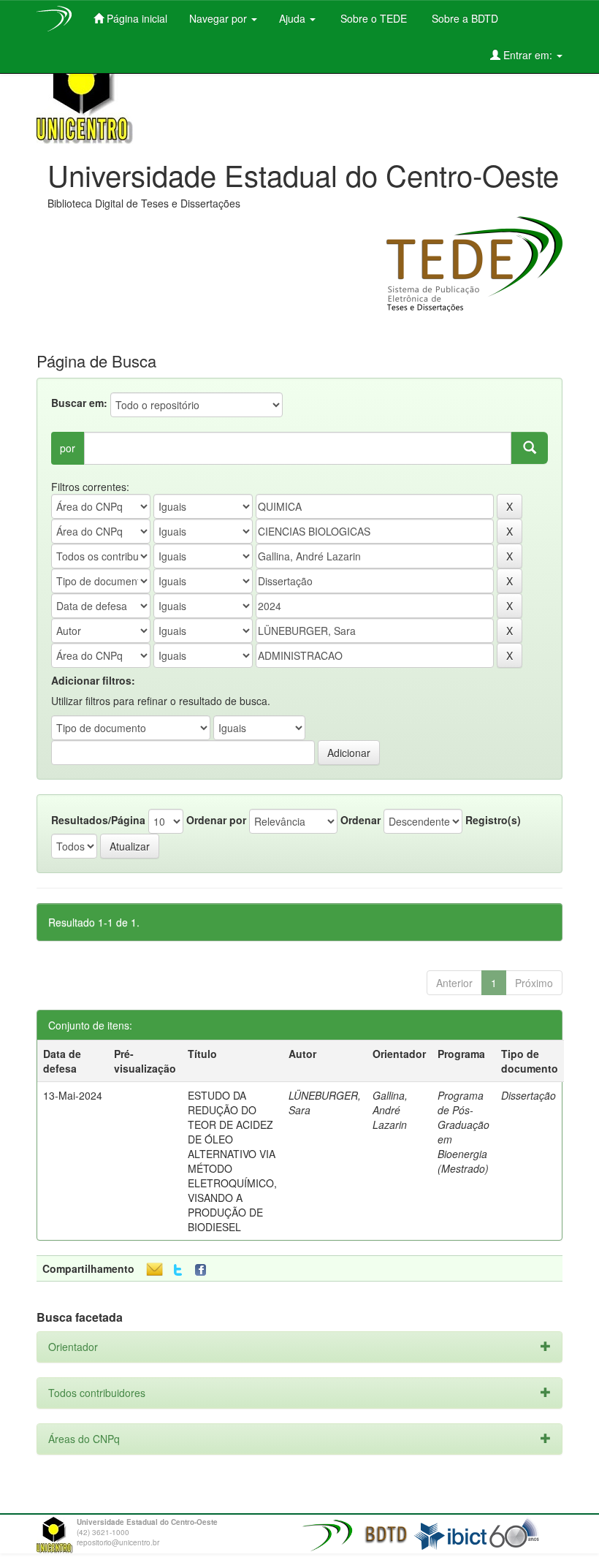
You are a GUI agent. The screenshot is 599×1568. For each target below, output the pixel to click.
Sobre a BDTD (463, 18)
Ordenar (360, 819)
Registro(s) (493, 819)
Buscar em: (79, 402)
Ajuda (293, 18)
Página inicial (135, 18)
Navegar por (219, 18)
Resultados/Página (98, 819)
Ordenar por (216, 819)
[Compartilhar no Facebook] (203, 1270)
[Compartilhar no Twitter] (178, 1270)
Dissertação (528, 1095)
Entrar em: (527, 54)
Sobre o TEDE (372, 18)
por (67, 448)
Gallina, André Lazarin (390, 1110)
